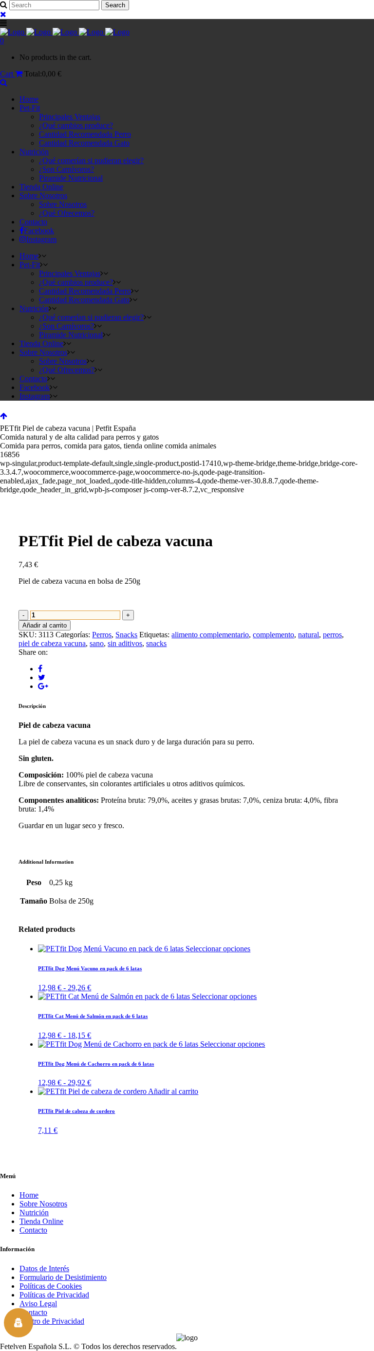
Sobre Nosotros (43, 1204)
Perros (102, 634)
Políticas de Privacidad (54, 1295)
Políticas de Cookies (50, 1286)
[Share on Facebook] (40, 669)
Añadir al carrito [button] (173, 1091)
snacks (156, 643)
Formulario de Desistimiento (63, 1277)
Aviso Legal (38, 1303)
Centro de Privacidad (51, 1321)
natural (308, 634)
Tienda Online (41, 1221)
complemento (273, 634)
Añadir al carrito (44, 625)
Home (28, 1195)
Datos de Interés (44, 1268)
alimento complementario (210, 634)
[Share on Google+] (43, 686)
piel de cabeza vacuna (52, 643)
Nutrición (34, 1212)
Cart (7, 74)
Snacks (126, 634)
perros (332, 634)
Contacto (33, 1230)
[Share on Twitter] (41, 677)
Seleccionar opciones (218, 948)
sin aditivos (125, 643)
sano (97, 643)
